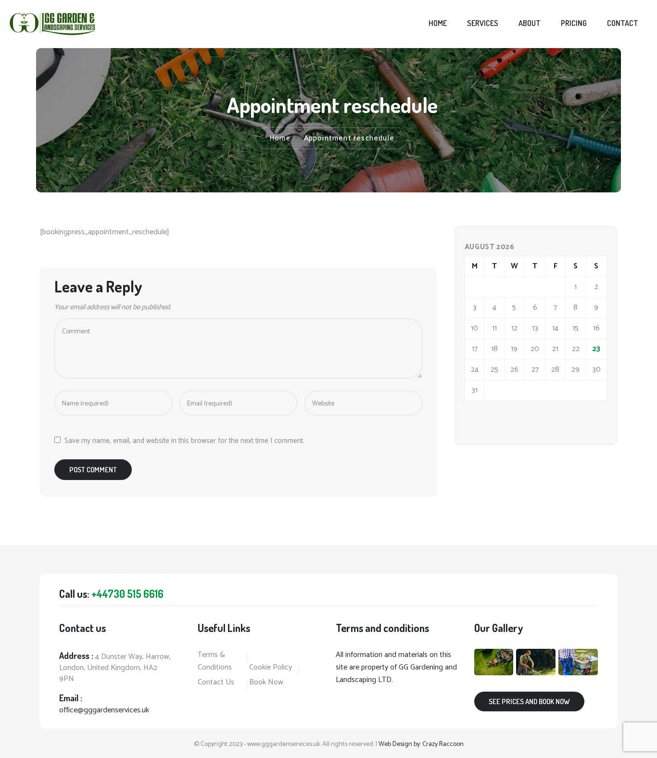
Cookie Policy (270, 667)
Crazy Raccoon (443, 744)
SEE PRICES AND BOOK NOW (529, 701)
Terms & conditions (215, 661)
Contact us (216, 682)
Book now (266, 682)
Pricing (574, 23)
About (529, 23)
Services (482, 23)
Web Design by (399, 744)
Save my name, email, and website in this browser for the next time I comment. (184, 441)
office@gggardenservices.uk (104, 710)
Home (438, 23)
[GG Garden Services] (53, 24)
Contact (622, 23)
